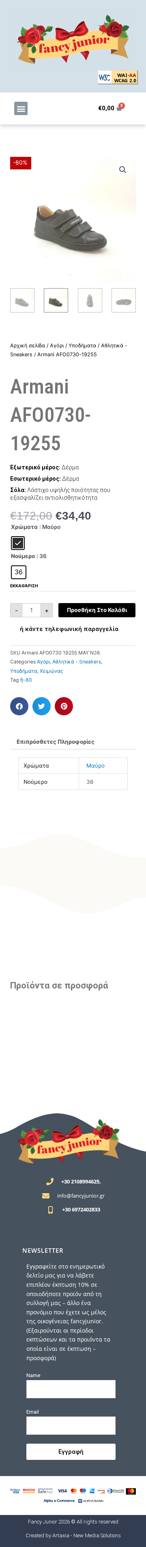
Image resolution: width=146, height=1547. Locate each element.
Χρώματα (24, 527)
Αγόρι (57, 345)
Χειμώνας (51, 671)
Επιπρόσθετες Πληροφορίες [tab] (55, 741)
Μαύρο (95, 765)
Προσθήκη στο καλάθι (97, 610)
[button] (21, 108)
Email (32, 1411)
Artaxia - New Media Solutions (86, 1535)
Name (33, 1375)
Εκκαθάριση (24, 585)
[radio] (18, 543)
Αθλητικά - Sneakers (76, 662)
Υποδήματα (82, 345)
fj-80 (26, 680)
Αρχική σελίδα (27, 345)
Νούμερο (23, 556)
